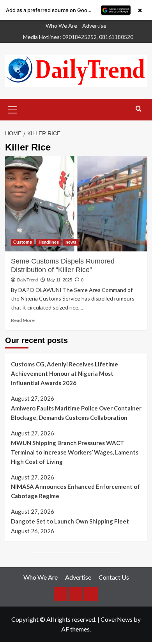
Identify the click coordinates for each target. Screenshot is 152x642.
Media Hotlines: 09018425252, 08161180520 (78, 37)
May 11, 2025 (59, 280)
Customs (22, 242)
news (70, 242)
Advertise (94, 25)
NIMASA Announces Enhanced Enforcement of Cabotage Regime (75, 491)
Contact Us (114, 577)
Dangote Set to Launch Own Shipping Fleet (70, 521)
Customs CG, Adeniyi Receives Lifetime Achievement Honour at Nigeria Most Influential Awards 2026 (64, 373)
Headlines (49, 242)
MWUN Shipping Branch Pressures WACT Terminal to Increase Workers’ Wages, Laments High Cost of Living (74, 452)
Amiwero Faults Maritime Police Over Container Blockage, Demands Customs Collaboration (76, 413)
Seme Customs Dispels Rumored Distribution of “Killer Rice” (63, 265)
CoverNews (117, 619)
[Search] (138, 109)
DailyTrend (27, 280)
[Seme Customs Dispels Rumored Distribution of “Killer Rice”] (76, 203)
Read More (23, 320)
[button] (13, 108)
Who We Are (61, 25)
